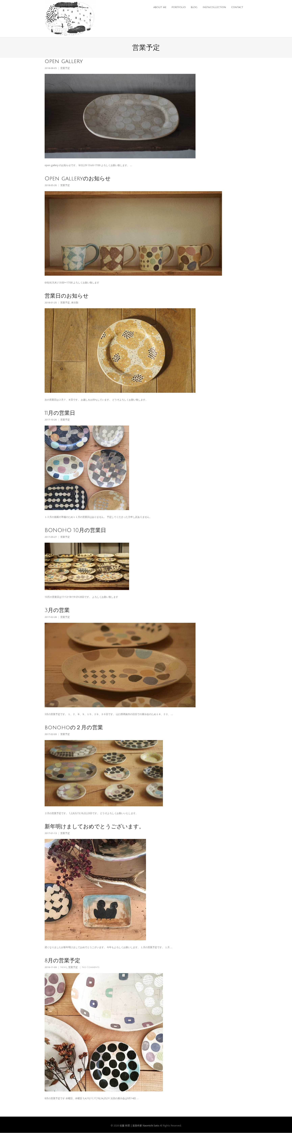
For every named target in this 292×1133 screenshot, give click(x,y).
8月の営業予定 (62, 960)
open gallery (64, 61)
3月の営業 (57, 610)
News (63, 967)
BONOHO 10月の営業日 (75, 530)
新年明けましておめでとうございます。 (94, 826)
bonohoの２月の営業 (74, 727)
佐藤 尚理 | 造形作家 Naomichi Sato (139, 1125)
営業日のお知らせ (67, 296)
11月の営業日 (60, 413)
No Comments (90, 967)
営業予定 (65, 68)
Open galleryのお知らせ (78, 179)
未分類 (74, 302)
